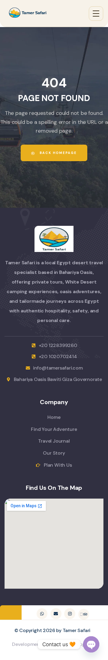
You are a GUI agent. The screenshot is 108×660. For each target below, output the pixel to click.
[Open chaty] (91, 644)
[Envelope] (55, 613)
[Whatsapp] (42, 613)
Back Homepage (57, 153)
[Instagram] (69, 613)
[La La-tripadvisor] (83, 614)
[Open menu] (96, 13)
